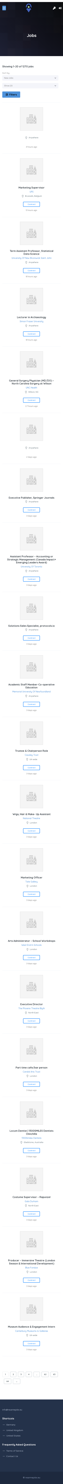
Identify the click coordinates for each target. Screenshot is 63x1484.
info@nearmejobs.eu (12, 1410)
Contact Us (12, 1456)
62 (45, 1374)
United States (13, 1435)
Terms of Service (14, 1451)
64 (7, 1381)
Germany (10, 1424)
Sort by (5, 73)
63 (54, 1374)
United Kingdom (14, 1430)
